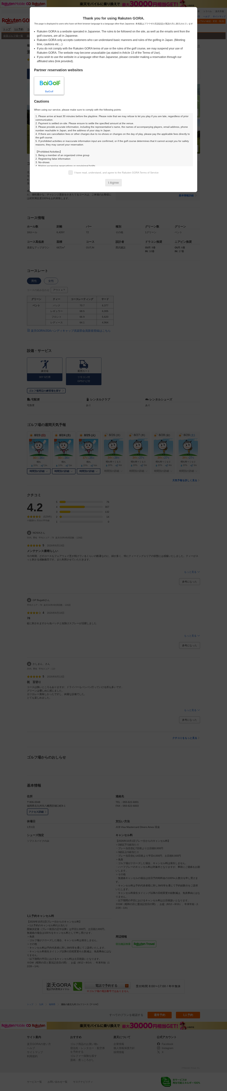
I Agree (113, 182)
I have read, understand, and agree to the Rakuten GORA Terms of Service (116, 172)
